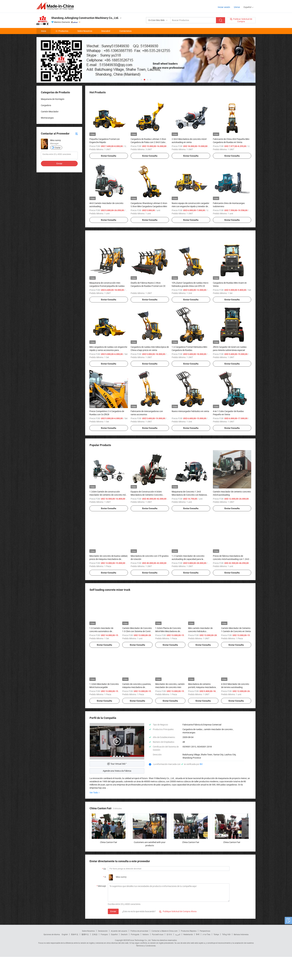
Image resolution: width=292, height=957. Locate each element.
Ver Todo (94, 792)
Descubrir (105, 30)
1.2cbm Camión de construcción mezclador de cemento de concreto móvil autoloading (108, 494)
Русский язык (157, 934)
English (65, 934)
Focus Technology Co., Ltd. (140, 940)
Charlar (57, 147)
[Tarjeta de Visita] (76, 133)
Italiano (146, 934)
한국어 (169, 934)
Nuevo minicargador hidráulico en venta (190, 411)
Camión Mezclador (50, 111)
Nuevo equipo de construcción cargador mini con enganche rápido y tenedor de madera (190, 206)
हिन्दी (197, 934)
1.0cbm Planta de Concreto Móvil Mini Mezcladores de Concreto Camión (168, 631)
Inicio (43, 30)
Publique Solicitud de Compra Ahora (177, 911)
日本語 (94, 934)
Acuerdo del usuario (119, 931)
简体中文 (74, 934)
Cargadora (46, 105)
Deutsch (124, 934)
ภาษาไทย (206, 934)
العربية (177, 934)
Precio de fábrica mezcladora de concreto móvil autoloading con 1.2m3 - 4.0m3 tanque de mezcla (231, 559)
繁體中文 (85, 934)
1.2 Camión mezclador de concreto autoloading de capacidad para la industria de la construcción (188, 559)
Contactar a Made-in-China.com (164, 931)
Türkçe (216, 934)
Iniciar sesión (224, 7)
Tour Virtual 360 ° (118, 763)
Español (114, 934)
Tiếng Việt (226, 934)
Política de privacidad (139, 931)
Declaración (103, 931)
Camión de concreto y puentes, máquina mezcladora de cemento (136, 687)
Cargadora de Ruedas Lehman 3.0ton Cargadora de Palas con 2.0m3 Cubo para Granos (148, 142)
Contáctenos (125, 30)
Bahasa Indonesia (241, 934)
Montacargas (47, 117)
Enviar (113, 911)
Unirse (237, 7)
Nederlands (188, 934)
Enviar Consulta (108, 156)
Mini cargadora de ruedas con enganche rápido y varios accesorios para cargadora (108, 350)
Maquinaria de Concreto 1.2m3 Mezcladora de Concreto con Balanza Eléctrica (189, 494)
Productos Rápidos (188, 931)
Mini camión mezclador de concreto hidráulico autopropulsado (200, 631)
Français (104, 934)
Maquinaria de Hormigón (52, 99)
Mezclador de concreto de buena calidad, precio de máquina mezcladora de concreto (108, 559)
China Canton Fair (108, 842)
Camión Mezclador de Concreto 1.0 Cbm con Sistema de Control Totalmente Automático (137, 631)
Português (135, 934)
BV (201, 764)
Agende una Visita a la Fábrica (117, 770)
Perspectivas (205, 931)
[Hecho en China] (56, 6)
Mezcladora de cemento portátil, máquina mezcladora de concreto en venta (202, 687)
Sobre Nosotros (84, 30)
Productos (63, 30)
